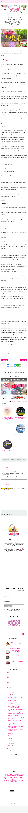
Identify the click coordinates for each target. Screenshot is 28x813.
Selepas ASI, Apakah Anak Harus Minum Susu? (14, 724)
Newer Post (4, 360)
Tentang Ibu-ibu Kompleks (15, 648)
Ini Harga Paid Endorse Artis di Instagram (17, 656)
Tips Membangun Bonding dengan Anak (7, 451)
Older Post (24, 360)
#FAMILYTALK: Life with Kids (13, 715)
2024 (8, 676)
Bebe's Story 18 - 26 (12, 700)
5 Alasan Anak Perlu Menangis (14, 712)
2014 (8, 748)
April (9, 740)
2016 (8, 689)
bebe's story (12, 774)
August (9, 733)
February (10, 743)
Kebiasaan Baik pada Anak (7, 60)
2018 (8, 686)
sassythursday (12, 775)
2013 (8, 750)
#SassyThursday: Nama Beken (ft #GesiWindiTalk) (15, 698)
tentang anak (24, 401)
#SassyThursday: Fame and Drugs (15, 731)
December (10, 691)
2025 (8, 674)
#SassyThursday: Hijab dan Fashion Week (15, 710)
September (10, 696)
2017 (8, 687)
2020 (8, 682)
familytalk (14, 401)
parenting (19, 401)
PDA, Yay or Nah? (11, 718)
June (9, 736)
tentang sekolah (8, 781)
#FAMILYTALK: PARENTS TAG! (13, 704)
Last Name (7, 601)
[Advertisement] (14, 569)
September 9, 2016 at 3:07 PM (12, 486)
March (9, 742)
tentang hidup (13, 780)
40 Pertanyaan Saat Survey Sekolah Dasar (17, 651)
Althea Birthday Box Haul (13, 722)
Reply (18, 477)
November (10, 692)
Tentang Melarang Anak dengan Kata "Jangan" (20, 418)
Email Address (7, 592)
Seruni (7, 484)
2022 (8, 679)
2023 (8, 677)
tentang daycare (20, 779)
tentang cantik (12, 779)
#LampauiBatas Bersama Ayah (14, 720)
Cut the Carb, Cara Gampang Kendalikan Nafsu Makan (14, 707)
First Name (7, 596)
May (9, 738)
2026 (8, 672)
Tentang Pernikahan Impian (17, 661)
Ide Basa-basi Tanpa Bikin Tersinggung (16, 717)
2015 (8, 747)
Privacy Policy (14, 803)
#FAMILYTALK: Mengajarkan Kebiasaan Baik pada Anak (16, 730)
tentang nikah (20, 780)
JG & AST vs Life (6, 774)
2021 (8, 681)
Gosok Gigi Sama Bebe (6, 93)
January (10, 745)
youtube (14, 782)
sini (20, 549)
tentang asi (16, 777)
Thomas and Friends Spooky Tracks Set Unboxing (16, 702)
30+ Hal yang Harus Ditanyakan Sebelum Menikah (17, 643)
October (10, 694)
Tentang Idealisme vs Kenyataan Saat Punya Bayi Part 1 (7, 418)
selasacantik (20, 775)
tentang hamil (7, 780)
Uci (7, 467)
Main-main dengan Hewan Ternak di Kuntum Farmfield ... (15, 727)
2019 (8, 684)
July (9, 735)
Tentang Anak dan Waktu (20, 434)
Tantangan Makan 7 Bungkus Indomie (15, 713)
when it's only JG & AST (17, 781)
